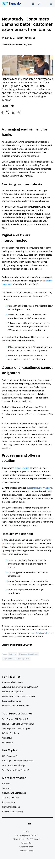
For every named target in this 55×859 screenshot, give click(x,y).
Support (6, 788)
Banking (12, 654)
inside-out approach (11, 543)
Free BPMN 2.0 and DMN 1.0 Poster (18, 696)
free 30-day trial (39, 633)
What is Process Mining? (13, 765)
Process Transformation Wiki (15, 706)
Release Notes (9, 802)
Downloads (7, 742)
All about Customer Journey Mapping (20, 687)
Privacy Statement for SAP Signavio (26, 839)
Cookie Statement (26, 847)
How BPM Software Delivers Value (18, 724)
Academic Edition (10, 797)
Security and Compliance (14, 793)
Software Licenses (11, 807)
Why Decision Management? (15, 770)
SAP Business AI (9, 756)
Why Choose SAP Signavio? (15, 719)
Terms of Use (26, 843)
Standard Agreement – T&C (26, 835)
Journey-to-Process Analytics (16, 728)
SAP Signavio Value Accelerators (17, 761)
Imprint (26, 831)
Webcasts (7, 738)
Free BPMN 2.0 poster (12, 691)
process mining (22, 468)
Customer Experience (28, 654)
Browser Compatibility (12, 811)
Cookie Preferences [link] (26, 850)
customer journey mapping (39, 488)
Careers (6, 783)
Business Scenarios (11, 701)
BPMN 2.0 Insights (10, 733)
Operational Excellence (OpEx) (16, 658)
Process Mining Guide (12, 682)
